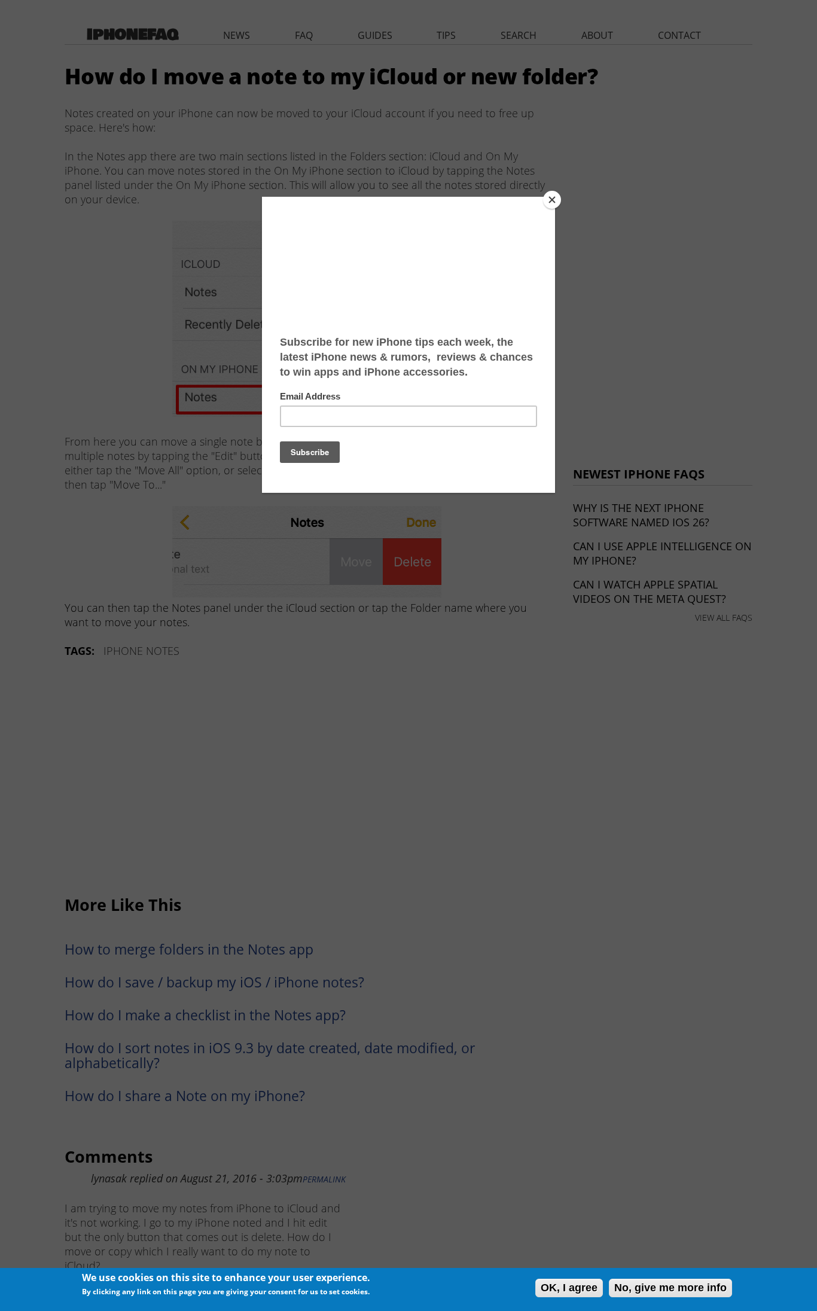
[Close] (552, 200)
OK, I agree (569, 1288)
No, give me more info (670, 1288)
